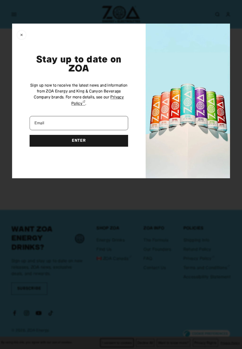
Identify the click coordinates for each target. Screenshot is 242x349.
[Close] (21, 35)
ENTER (79, 140)
